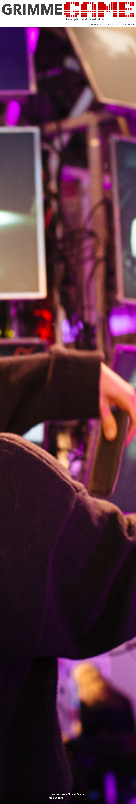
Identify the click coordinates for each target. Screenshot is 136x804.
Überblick (96, 24)
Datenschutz (130, 24)
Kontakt (124, 24)
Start (92, 24)
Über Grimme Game (118, 24)
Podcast (111, 24)
